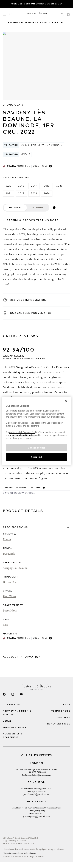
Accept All (36, 457)
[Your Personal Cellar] (62, 14)
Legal (7, 721)
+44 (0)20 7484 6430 (36, 772)
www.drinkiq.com (28, 853)
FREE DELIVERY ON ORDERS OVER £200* (36, 4)
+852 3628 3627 (36, 813)
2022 (21, 194)
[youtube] (21, 694)
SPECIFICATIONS (15, 527)
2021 (8, 194)
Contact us (11, 705)
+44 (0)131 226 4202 (36, 791)
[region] (36, 431)
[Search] (11, 14)
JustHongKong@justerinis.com (36, 816)
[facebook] (4, 694)
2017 (34, 186)
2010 (21, 186)
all (8, 186)
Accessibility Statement (13, 736)
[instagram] (12, 694)
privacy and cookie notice (22, 435)
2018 (47, 186)
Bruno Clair (13, 105)
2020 (59, 186)
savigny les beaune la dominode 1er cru (36, 23)
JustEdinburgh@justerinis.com (36, 794)
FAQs (66, 705)
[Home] (36, 14)
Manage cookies (36, 447)
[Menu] (4, 14)
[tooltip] (50, 166)
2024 (47, 194)
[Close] (66, 401)
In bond (37, 208)
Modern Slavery (14, 727)
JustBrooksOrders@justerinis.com (36, 775)
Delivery (15, 208)
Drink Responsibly (12, 853)
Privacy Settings (57, 724)
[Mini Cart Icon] (68, 14)
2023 (34, 194)
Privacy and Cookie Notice (17, 713)
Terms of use (60, 711)
